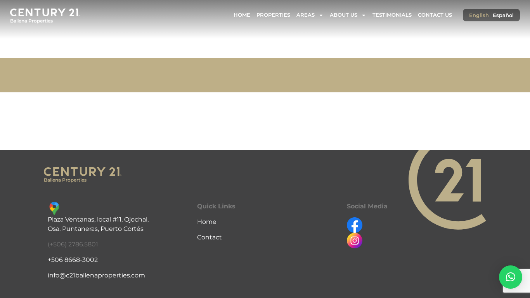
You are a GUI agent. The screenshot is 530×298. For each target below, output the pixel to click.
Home (242, 15)
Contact (209, 237)
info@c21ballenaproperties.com (96, 275)
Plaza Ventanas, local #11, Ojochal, (98, 219)
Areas (305, 15)
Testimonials (392, 15)
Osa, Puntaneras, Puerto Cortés (96, 228)
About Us (343, 15)
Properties (273, 15)
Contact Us (435, 15)
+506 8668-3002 (73, 259)
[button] (510, 277)
